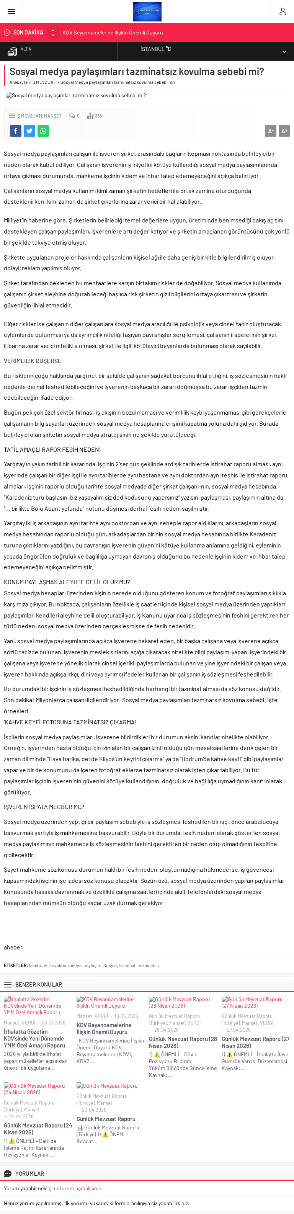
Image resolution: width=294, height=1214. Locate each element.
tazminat (127, 965)
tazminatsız (148, 965)
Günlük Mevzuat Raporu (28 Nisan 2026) (183, 1042)
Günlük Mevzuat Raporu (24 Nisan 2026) (38, 1129)
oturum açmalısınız (79, 1188)
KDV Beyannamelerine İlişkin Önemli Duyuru (112, 32)
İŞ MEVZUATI (44, 82)
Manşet (53, 115)
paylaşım (92, 965)
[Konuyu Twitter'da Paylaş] (29, 131)
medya (75, 965)
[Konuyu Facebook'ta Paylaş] (15, 131)
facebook (38, 965)
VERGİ (28, 1023)
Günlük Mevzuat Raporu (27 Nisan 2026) (255, 1042)
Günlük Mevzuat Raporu (106, 1118)
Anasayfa (19, 82)
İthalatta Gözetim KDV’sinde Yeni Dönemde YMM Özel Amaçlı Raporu (34, 1038)
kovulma (57, 965)
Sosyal (110, 965)
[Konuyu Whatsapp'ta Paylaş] (43, 131)
